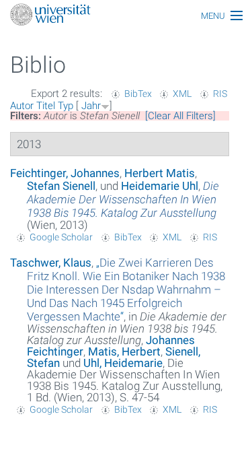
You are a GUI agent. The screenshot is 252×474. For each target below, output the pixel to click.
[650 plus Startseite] (126, 16)
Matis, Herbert (124, 351)
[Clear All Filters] (180, 116)
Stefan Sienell (61, 186)
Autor (22, 106)
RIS (220, 93)
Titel (45, 106)
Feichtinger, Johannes (65, 173)
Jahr (91, 106)
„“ (126, 289)
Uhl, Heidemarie (123, 363)
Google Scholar (61, 237)
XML (182, 93)
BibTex (138, 93)
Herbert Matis (159, 173)
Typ (65, 106)
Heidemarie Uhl (159, 186)
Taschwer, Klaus (50, 262)
